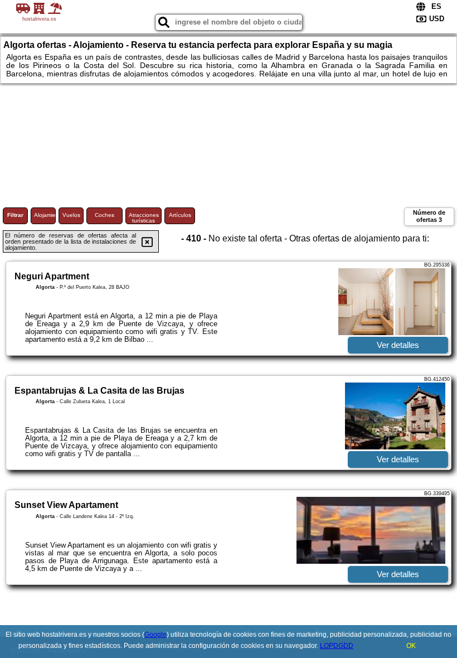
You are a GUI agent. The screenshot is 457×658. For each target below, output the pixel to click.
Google (155, 634)
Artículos (180, 215)
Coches (104, 215)
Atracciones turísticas (144, 218)
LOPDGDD (336, 646)
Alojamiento (45, 215)
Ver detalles (398, 345)
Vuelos (71, 215)
